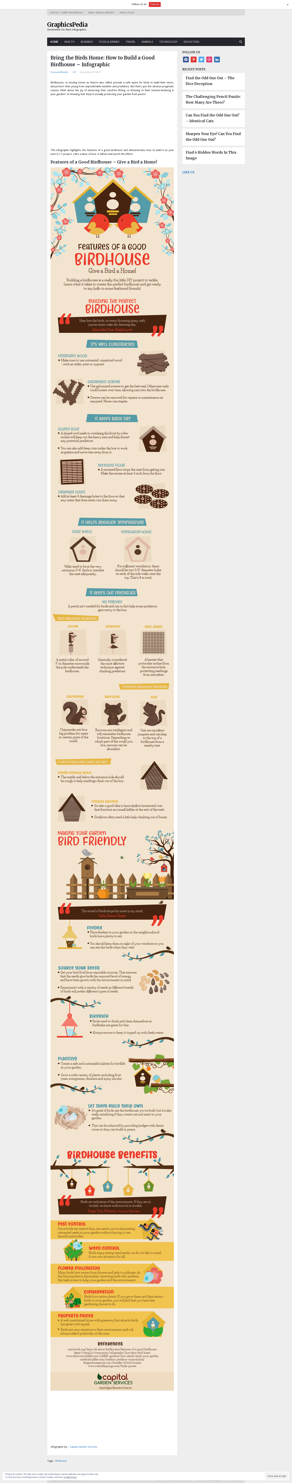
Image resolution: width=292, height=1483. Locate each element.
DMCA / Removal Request (101, 12)
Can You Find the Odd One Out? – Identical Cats (212, 118)
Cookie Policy (70, 1477)
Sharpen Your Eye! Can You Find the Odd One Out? (213, 137)
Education (191, 42)
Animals (147, 42)
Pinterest (155, 4)
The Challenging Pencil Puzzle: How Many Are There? (213, 99)
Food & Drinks (109, 42)
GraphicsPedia (67, 25)
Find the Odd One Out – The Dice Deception (210, 81)
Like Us (188, 172)
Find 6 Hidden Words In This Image (211, 155)
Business (87, 42)
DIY (74, 72)
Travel (130, 42)
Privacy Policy (127, 12)
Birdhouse (61, 1460)
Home (54, 42)
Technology (168, 42)
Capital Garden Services (83, 1446)
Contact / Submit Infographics (66, 12)
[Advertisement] (112, 123)
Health (69, 42)
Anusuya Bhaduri (59, 72)
